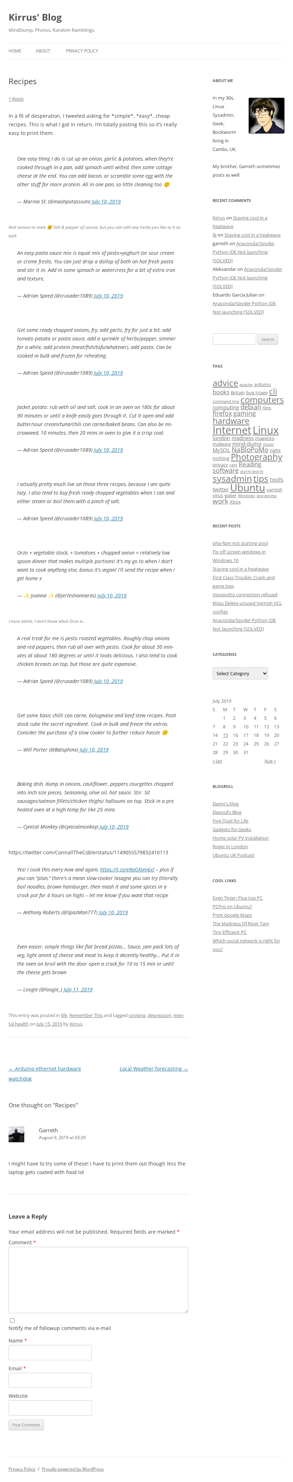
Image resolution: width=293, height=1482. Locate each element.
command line (226, 401)
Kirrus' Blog (35, 17)
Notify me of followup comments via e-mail (60, 1328)
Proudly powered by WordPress (73, 1469)
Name (18, 1340)
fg (215, 235)
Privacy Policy (82, 51)
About (43, 51)
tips (260, 478)
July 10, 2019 (106, 201)
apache (246, 384)
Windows (246, 495)
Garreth (48, 1130)
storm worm (251, 471)
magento (264, 438)
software (226, 470)
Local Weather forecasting (154, 1068)
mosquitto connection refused (245, 594)
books (221, 392)
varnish (274, 489)
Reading (250, 464)
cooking (137, 1015)
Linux (266, 430)
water (230, 495)
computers (262, 399)
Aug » (270, 761)
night (275, 450)
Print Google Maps (232, 915)
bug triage (257, 392)
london (221, 437)
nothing (221, 458)
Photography (256, 456)
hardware (231, 420)
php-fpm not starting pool (240, 543)
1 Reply (16, 99)
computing (226, 407)
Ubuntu (247, 487)
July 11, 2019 (78, 989)
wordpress (267, 495)
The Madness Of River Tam (241, 923)
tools (276, 479)
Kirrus (76, 1024)
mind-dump (247, 443)
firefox (222, 413)
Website (18, 1395)
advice (225, 383)
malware (222, 444)
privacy (220, 464)
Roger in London (230, 846)
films (267, 407)
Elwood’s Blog (227, 812)
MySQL (221, 450)
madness (243, 437)
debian (250, 407)
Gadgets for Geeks (232, 829)
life (64, 1015)
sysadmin (232, 478)
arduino (262, 384)
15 (225, 735)
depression (159, 1015)
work (220, 501)
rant (233, 464)
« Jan (217, 761)
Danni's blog (226, 803)
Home (15, 51)
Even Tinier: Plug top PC (238, 898)
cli (273, 391)
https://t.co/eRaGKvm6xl (127, 869)
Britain (238, 392)
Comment (22, 1242)
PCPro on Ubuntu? (232, 906)
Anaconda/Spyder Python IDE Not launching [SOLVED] (243, 252)
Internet (232, 430)
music (268, 444)
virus (218, 495)
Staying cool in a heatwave (252, 235)
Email (17, 1368)
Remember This (86, 1015)
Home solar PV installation (241, 838)
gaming (244, 413)
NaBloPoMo (250, 449)
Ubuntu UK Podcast (233, 855)
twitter (221, 489)
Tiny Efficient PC (230, 932)
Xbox (235, 502)
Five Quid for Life (230, 821)
